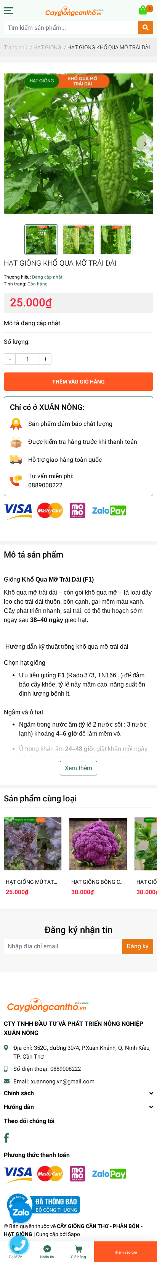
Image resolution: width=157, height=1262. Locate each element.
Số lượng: (17, 341)
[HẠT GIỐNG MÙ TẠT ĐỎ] (33, 844)
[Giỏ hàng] (143, 10)
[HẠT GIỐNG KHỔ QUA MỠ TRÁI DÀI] (78, 143)
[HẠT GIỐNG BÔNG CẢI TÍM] (98, 844)
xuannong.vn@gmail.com (63, 1081)
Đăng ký (138, 946)
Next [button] (144, 143)
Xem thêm (78, 768)
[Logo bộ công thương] (42, 1204)
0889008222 (65, 1068)
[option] (78, 143)
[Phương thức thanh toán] (65, 511)
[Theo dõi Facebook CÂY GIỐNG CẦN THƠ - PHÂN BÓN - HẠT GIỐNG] (6, 1138)
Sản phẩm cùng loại (40, 798)
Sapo (74, 1234)
